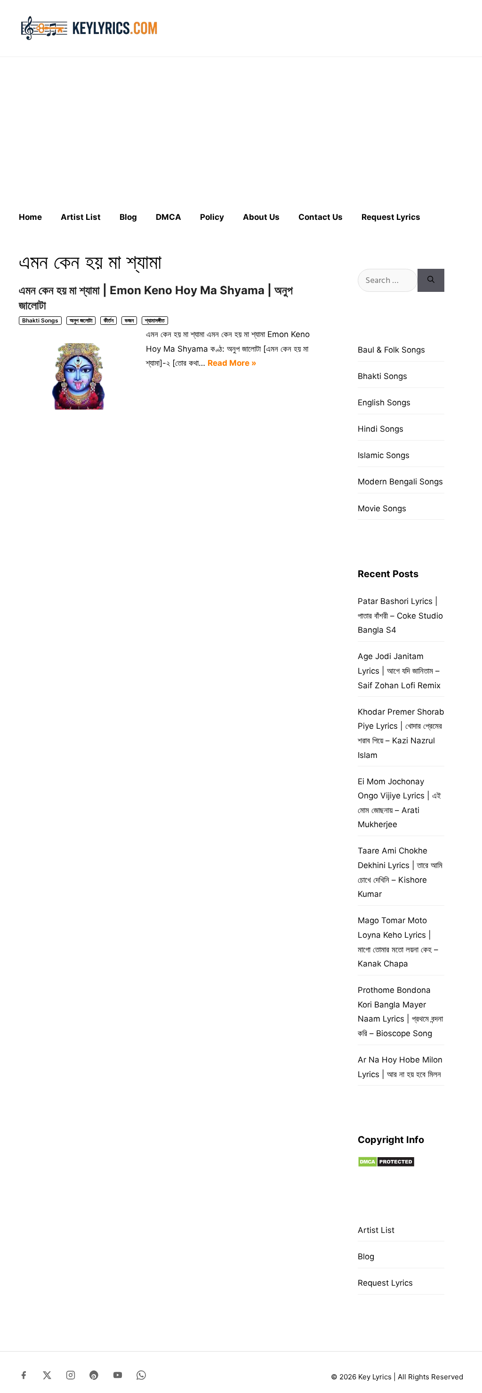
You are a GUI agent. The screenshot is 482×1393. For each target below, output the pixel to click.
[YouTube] (117, 1377)
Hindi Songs (380, 429)
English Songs (384, 402)
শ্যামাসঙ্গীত (155, 320)
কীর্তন (108, 320)
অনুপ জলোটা (81, 320)
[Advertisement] (241, 130)
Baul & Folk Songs (391, 349)
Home (30, 217)
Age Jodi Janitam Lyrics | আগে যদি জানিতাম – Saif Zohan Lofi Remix (399, 671)
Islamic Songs (384, 455)
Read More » (232, 363)
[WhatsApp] (141, 1377)
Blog (128, 217)
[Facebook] (23, 1377)
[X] (47, 1377)
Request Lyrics (391, 217)
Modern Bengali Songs (400, 481)
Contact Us (320, 217)
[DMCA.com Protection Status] (386, 1164)
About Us (261, 217)
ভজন (129, 320)
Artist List (81, 217)
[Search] (431, 280)
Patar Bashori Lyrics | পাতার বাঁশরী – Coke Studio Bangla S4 (400, 615)
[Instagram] (70, 1377)
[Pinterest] (94, 1377)
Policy (212, 217)
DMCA (168, 217)
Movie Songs (382, 508)
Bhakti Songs (40, 320)
